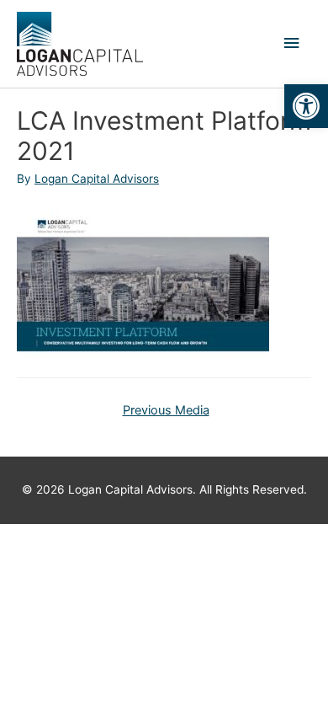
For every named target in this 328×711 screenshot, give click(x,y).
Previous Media (166, 410)
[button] (306, 106)
